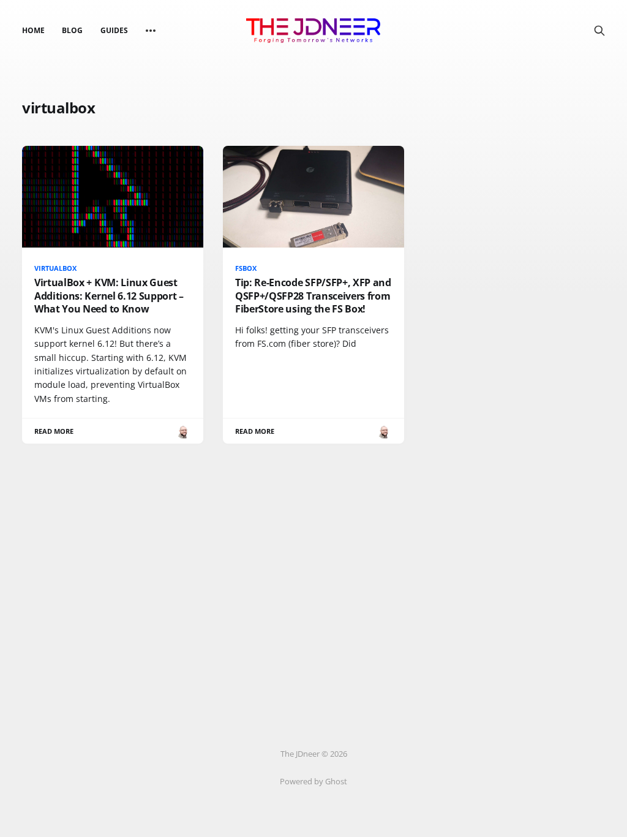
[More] (150, 30)
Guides (114, 30)
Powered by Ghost (313, 781)
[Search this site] (599, 30)
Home (33, 30)
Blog (72, 30)
